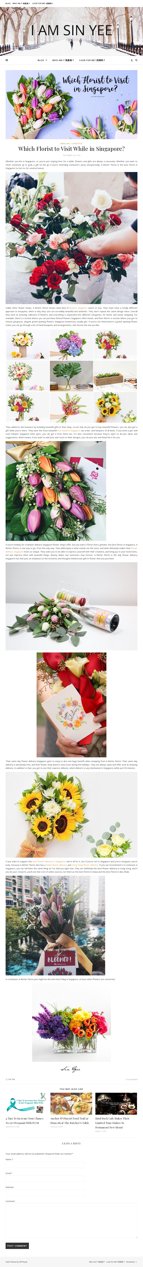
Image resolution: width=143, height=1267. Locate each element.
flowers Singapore (78, 307)
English (65, 143)
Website (10, 1187)
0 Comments (131, 1079)
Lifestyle (77, 143)
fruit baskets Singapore (69, 430)
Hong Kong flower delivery (85, 865)
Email (9, 1173)
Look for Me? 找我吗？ (42, 3)
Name (9, 1159)
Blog (8, 3)
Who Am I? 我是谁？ (21, 3)
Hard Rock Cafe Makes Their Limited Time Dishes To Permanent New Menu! (112, 1123)
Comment (10, 1201)
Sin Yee (11, 1079)
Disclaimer (130, 1262)
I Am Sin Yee (71, 30)
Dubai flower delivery (56, 865)
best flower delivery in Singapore (49, 861)
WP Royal (23, 1262)
